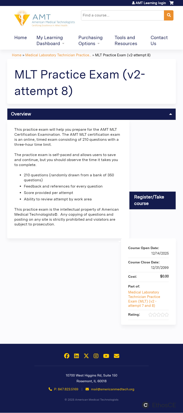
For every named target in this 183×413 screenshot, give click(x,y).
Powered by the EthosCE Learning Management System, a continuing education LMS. (159, 405)
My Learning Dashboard (49, 40)
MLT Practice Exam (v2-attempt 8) (123, 55)
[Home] (44, 19)
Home (20, 37)
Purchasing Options (90, 40)
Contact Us (159, 40)
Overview (21, 114)
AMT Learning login (151, 3)
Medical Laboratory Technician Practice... (58, 55)
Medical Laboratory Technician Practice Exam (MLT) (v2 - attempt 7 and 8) (144, 299)
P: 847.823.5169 (65, 389)
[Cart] (171, 4)
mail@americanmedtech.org (112, 389)
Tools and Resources (126, 40)
